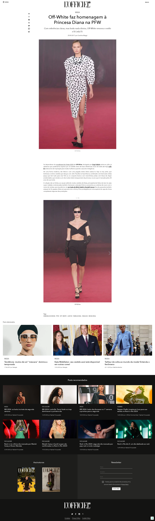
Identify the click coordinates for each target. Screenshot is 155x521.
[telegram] (29, 31)
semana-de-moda (49, 316)
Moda (77, 12)
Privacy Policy (125, 484)
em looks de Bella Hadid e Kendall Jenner (81, 187)
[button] (110, 253)
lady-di (69, 316)
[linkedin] (29, 22)
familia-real (77, 316)
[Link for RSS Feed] (83, 514)
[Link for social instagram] (79, 514)
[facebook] (29, 16)
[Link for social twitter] (72, 514)
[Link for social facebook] (76, 514)
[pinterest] (29, 19)
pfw (57, 316)
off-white (63, 316)
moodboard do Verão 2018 (64, 164)
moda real (92, 316)
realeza (85, 316)
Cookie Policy (86, 518)
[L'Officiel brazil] (77, 4)
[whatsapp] (29, 28)
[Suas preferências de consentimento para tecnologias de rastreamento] (152, 518)
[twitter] (29, 25)
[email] (29, 13)
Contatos (67, 518)
